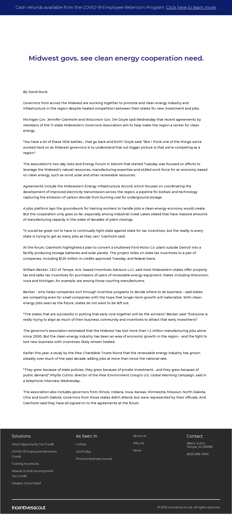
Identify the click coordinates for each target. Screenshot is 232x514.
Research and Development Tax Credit (32, 473)
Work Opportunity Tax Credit (33, 444)
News (137, 450)
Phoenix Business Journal (94, 458)
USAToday (83, 451)
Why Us (138, 443)
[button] (124, 24)
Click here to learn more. (191, 7)
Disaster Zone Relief (26, 483)
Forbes (81, 444)
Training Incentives (25, 463)
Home (94, 23)
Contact (195, 23)
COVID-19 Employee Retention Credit (34, 454)
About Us (139, 436)
